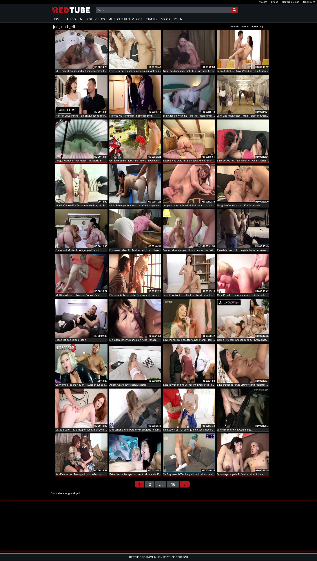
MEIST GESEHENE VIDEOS (125, 19)
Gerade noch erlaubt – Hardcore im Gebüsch (134, 160)
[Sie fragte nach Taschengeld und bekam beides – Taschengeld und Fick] (189, 452)
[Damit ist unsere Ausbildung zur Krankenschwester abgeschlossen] (243, 318)
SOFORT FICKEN (171, 19)
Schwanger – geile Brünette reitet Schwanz (241, 474)
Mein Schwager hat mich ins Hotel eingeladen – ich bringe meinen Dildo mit (152, 205)
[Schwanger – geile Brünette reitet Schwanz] (243, 452)
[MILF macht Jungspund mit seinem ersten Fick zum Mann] (81, 49)
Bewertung (257, 26)
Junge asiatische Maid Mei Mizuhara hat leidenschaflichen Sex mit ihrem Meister (208, 205)
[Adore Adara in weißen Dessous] (135, 363)
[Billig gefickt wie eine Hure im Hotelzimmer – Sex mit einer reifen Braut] (189, 94)
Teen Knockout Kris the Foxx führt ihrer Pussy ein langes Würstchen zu (203, 295)
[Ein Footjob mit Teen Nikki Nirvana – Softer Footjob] (243, 139)
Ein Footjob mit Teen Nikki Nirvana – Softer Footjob (246, 160)
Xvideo (274, 1)
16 (173, 484)
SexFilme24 (309, 1)
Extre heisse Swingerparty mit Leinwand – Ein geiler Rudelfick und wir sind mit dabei (157, 474)
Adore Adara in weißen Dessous (127, 384)
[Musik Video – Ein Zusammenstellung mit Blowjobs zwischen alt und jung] (81, 183)
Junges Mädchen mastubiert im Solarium (78, 160)
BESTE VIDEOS (95, 19)
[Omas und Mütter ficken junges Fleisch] (81, 228)
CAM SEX (151, 19)
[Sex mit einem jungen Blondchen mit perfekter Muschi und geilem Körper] (189, 228)
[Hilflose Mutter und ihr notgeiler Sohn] (135, 94)
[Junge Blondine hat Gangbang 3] (243, 408)
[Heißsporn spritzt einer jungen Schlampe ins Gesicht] (189, 408)
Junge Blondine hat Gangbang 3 (235, 429)
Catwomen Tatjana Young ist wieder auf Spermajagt (84, 384)
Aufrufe (245, 26)
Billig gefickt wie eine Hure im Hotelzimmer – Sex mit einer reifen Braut (203, 115)
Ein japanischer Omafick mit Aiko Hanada (132, 339)
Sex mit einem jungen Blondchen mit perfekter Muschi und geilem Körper (204, 250)
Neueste (235, 26)
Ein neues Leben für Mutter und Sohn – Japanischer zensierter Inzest (148, 250)
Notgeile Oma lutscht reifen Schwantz (238, 205)
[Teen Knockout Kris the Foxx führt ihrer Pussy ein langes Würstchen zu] (189, 273)
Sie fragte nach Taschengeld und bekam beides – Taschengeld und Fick (202, 474)
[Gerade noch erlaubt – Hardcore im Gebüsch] (135, 139)
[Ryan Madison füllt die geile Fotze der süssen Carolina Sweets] (243, 228)
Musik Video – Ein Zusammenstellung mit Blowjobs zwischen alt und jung (97, 205)
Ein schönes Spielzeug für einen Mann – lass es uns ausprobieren (199, 339)
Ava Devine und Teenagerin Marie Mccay (78, 474)
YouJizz (263, 1)
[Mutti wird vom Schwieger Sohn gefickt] (81, 273)
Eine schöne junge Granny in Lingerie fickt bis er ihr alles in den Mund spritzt (152, 429)
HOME (57, 19)
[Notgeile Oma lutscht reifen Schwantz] (243, 183)
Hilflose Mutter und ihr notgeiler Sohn (131, 115)
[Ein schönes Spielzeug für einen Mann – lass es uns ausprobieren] (189, 318)
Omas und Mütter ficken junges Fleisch (77, 250)
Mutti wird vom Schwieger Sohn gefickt (77, 295)
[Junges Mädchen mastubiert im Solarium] (81, 139)
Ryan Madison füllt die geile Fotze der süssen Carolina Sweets (252, 250)
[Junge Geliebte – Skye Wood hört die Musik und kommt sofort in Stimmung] (243, 49)
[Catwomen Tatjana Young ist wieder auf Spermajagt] (81, 363)
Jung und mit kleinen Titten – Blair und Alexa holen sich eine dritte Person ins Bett (263, 115)
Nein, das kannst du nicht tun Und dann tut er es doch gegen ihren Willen (204, 70)
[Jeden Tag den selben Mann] (81, 318)
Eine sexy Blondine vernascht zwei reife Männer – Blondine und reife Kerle (205, 384)
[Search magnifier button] (234, 10)
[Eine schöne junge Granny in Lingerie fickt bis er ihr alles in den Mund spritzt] (135, 408)
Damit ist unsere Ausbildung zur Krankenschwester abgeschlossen (254, 339)
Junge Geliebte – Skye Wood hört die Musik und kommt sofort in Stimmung (259, 70)
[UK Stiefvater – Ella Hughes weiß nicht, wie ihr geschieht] (81, 408)
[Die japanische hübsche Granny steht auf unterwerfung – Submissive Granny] (135, 273)
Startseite (56, 493)
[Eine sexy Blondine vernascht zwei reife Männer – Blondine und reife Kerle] (189, 363)
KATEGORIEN (73, 19)
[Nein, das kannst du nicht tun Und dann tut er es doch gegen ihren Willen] (189, 49)
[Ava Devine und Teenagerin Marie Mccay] (81, 452)
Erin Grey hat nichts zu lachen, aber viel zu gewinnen (139, 70)
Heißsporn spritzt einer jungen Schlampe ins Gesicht (193, 429)
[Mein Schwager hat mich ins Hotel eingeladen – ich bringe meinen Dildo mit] (135, 183)
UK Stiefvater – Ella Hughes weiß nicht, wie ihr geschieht (87, 429)
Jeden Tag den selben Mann (70, 339)
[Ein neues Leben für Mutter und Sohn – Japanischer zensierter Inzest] (135, 228)
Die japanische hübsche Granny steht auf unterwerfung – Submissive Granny (152, 295)
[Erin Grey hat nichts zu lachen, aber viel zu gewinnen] (135, 49)
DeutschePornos (290, 1)
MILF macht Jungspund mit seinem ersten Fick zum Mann (87, 70)
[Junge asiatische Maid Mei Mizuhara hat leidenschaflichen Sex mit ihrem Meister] (189, 183)
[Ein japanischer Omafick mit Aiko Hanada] (135, 318)
